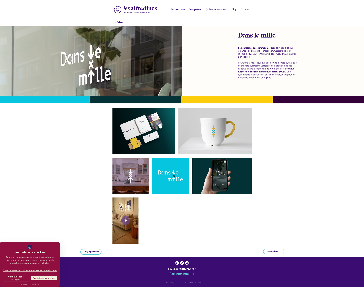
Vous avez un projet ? (182, 269)
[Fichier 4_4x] (187, 263)
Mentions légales (171, 283)
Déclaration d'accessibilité (193, 283)
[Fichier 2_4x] (177, 263)
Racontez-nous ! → (182, 273)
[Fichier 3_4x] (182, 263)
